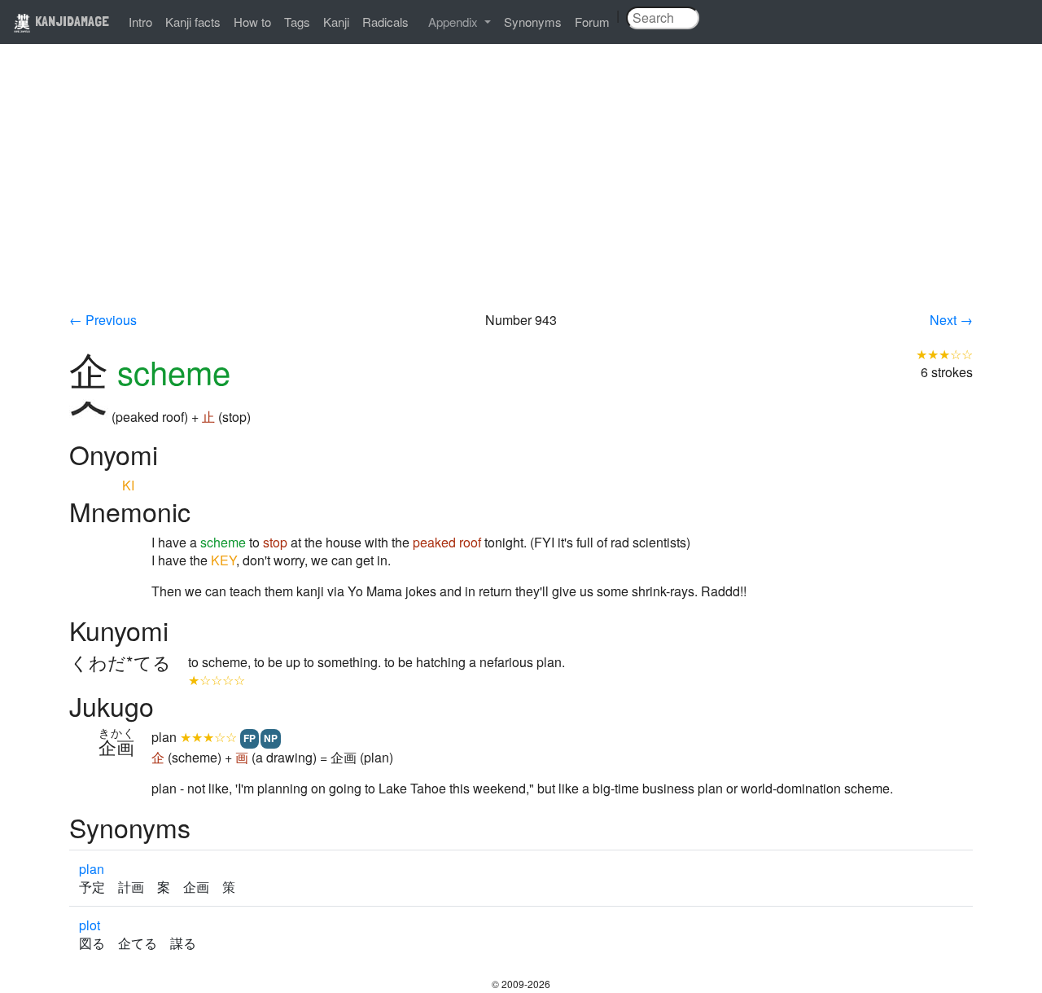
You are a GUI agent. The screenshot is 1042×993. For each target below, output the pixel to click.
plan (91, 868)
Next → (951, 319)
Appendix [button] (454, 21)
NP (271, 738)
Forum (592, 21)
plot (89, 925)
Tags (297, 21)
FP (249, 738)
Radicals (385, 21)
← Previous (103, 319)
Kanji (336, 21)
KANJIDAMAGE (70, 20)
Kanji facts (193, 21)
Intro (140, 21)
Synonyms (533, 21)
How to (252, 21)
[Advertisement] (521, 189)
